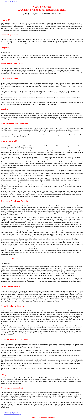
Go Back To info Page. (11, 1)
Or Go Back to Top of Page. (12, 414)
